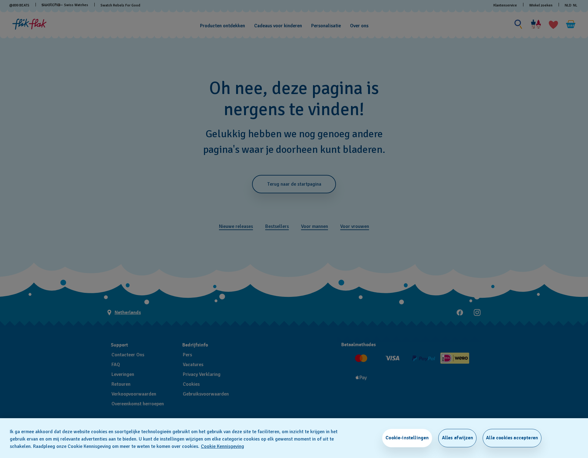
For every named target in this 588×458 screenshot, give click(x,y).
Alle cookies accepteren (512, 438)
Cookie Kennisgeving (222, 446)
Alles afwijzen (457, 438)
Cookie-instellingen (407, 438)
